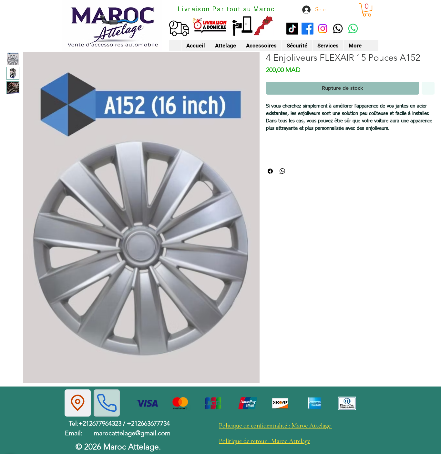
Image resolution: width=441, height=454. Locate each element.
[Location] (78, 403)
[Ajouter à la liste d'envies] (428, 88)
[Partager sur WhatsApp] (282, 171)
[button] (367, 9)
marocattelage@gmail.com (132, 433)
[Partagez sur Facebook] (270, 171)
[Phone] (107, 403)
